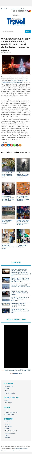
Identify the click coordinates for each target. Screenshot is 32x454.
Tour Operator (8, 426)
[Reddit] (5, 145)
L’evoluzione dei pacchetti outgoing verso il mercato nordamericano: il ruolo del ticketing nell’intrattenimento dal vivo (21, 272)
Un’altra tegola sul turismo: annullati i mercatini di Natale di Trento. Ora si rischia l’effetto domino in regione (15, 44)
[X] (17, 145)
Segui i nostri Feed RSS (23, 11)
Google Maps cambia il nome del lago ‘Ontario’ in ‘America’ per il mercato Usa (20, 279)
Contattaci (25, 11)
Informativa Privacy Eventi (13, 450)
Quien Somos (30, 11)
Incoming (7, 437)
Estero (6, 435)
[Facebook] (2, 145)
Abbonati (7, 388)
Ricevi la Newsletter (10, 393)
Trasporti (7, 424)
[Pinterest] (11, 145)
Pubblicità (7, 391)
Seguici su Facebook (14, 11)
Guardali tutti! (17, 373)
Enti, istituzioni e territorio (11, 431)
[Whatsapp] (14, 145)
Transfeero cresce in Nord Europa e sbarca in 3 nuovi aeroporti (19, 292)
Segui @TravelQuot (17, 11)
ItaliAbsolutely (8, 402)
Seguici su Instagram (21, 11)
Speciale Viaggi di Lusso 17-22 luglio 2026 (17, 370)
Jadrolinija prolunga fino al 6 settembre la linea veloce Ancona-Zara (20, 298)
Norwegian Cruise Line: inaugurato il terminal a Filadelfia (18, 305)
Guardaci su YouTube (19, 11)
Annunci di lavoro (9, 414)
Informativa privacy (19, 448)
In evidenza (8, 421)
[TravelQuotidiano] (16, 25)
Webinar (7, 410)
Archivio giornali (9, 386)
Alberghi (7, 428)
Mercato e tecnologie (10, 433)
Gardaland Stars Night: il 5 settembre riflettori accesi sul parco (20, 311)
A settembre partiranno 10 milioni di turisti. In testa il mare (20, 285)
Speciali (7, 400)
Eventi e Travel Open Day (11, 412)
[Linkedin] (8, 145)
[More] (20, 145)
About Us (28, 11)
